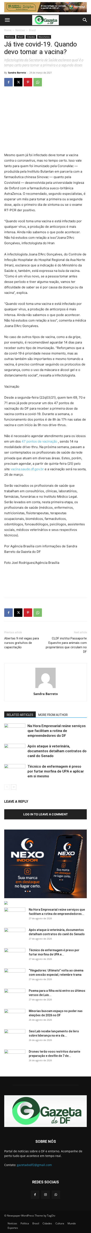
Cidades (31, 36)
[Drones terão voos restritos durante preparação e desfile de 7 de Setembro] (14, 1056)
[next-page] (13, 787)
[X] (18, 82)
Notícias (20, 30)
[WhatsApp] (37, 82)
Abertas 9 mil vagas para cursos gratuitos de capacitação (21, 642)
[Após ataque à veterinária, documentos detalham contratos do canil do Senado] (14, 751)
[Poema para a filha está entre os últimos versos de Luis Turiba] (14, 996)
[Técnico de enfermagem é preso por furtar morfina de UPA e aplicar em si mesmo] (14, 771)
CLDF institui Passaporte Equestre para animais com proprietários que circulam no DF (66, 645)
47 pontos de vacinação (39, 441)
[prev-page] (7, 787)
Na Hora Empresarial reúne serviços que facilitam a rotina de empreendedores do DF (57, 731)
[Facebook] (8, 82)
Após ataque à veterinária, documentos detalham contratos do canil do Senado (57, 751)
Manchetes (44, 36)
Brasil (32, 30)
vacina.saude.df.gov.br (27, 469)
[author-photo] (45, 688)
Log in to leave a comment (45, 814)
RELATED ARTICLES (20, 715)
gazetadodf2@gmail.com (34, 1165)
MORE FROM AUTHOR (53, 715)
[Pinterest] (28, 82)
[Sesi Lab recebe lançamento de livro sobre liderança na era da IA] (14, 1036)
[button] (7, 20)
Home (7, 30)
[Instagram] (45, 1195)
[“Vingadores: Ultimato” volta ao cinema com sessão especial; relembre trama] (14, 975)
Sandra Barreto (17, 72)
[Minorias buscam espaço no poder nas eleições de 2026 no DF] (14, 1016)
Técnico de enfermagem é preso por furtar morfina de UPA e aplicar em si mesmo (56, 771)
